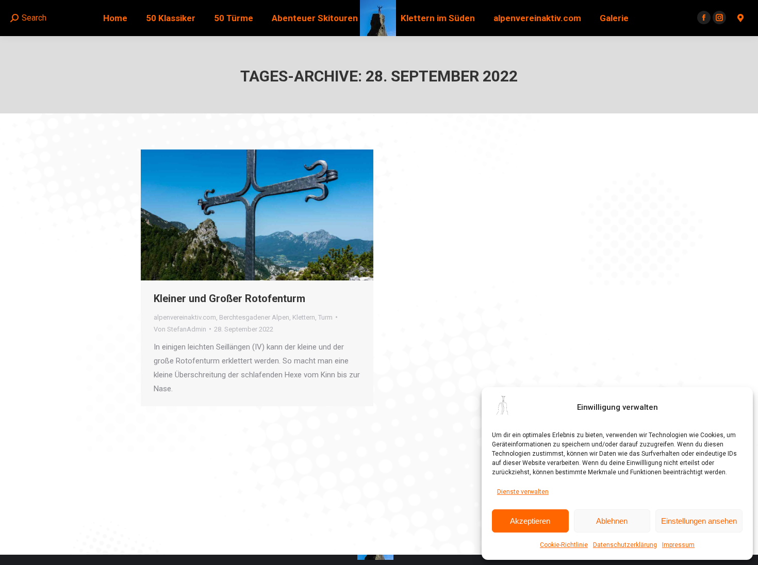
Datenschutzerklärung (625, 545)
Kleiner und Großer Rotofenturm (229, 298)
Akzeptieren (530, 521)
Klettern (303, 317)
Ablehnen (612, 521)
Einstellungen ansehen (699, 521)
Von (180, 329)
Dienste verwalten (523, 491)
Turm (325, 317)
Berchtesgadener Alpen (254, 317)
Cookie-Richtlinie (564, 545)
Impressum (678, 545)
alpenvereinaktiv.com (185, 317)
